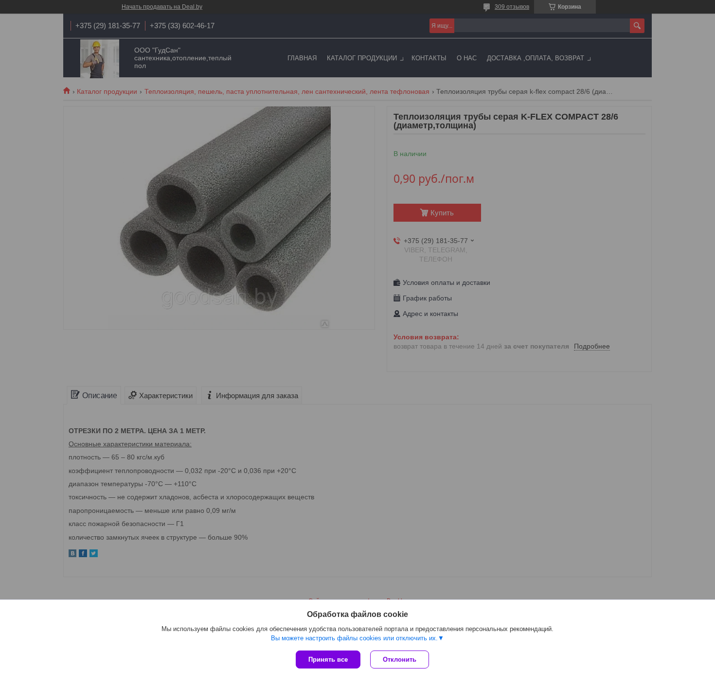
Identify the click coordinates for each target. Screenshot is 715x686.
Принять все (328, 659)
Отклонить (399, 659)
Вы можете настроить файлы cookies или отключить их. (354, 638)
